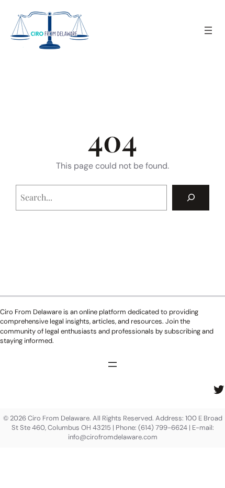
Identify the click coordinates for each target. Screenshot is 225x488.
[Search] (190, 197)
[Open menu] (208, 30)
